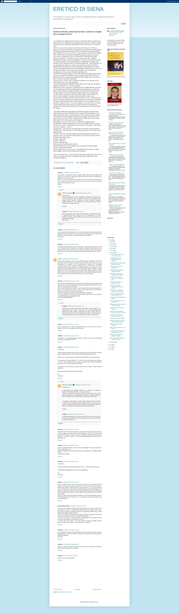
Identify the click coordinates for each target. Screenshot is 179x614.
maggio (112, 246)
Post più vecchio (97, 589)
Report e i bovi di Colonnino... (116, 154)
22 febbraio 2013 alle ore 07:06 (71, 281)
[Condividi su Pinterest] (87, 162)
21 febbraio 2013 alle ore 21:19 (71, 230)
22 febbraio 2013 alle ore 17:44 (71, 482)
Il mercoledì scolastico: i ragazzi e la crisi (116, 282)
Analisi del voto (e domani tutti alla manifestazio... (117, 263)
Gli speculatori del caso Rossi (116, 122)
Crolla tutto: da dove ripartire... (117, 318)
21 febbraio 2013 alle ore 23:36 (70, 259)
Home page (77, 589)
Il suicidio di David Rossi (115, 112)
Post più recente (58, 589)
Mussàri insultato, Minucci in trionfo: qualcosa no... (117, 294)
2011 (110, 347)
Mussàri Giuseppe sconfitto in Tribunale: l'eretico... (117, 338)
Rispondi (60, 186)
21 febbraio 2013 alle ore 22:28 (83, 193)
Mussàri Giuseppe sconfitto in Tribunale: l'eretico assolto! (116, 133)
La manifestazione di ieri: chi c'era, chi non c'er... (117, 255)
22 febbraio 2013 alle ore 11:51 (71, 445)
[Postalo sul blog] (82, 162)
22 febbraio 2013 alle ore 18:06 (78, 506)
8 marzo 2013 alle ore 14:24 (70, 555)
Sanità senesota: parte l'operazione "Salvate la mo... (116, 278)
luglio (111, 241)
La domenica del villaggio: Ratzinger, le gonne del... (117, 291)
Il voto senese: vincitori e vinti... (116, 173)
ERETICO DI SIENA (78, 9)
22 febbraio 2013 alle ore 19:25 (71, 530)
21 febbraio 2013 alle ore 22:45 (71, 244)
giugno (112, 244)
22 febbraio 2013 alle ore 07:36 (71, 324)
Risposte (61, 190)
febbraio (112, 252)
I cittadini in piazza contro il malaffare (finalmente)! (115, 205)
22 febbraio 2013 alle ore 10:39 (71, 429)
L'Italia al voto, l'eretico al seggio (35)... (116, 267)
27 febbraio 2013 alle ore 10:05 (71, 544)
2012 (110, 344)
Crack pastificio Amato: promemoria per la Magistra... (115, 259)
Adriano (60, 259)
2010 (110, 349)
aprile (111, 248)
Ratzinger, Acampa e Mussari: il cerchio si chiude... (118, 305)
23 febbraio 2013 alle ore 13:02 (75, 306)
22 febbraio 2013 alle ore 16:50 (83, 385)
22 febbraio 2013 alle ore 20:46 (75, 211)
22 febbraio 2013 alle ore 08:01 (71, 335)
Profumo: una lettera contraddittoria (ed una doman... (116, 287)
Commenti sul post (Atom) (64, 592)
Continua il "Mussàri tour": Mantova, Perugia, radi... (117, 315)
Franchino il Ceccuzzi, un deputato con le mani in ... (117, 274)
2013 (110, 240)
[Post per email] (77, 162)
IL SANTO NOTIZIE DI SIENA (116, 31)
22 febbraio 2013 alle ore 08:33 (71, 347)
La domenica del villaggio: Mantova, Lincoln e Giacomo (118, 312)
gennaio (112, 342)
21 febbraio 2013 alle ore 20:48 (71, 172)
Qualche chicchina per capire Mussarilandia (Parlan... (117, 321)
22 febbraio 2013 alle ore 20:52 (75, 414)
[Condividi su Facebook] (86, 162)
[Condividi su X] (84, 162)
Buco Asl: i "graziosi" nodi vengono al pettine (116, 335)
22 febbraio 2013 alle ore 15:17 (71, 461)
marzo (112, 250)
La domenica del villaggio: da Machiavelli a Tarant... (117, 331)
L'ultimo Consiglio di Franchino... (117, 164)
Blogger (97, 602)
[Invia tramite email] (80, 162)
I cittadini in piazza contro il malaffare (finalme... (117, 270)
